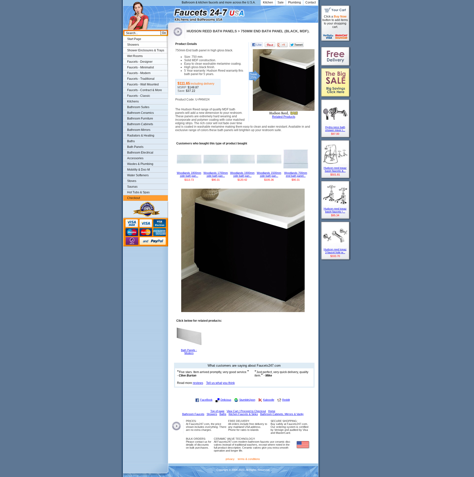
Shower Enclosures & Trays (145, 50)
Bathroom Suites (138, 107)
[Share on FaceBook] (257, 44)
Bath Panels (135, 147)
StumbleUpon (247, 399)
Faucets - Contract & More (144, 90)
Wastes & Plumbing (140, 164)
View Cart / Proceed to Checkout (246, 411)
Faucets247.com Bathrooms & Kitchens (170, 13)
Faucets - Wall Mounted (143, 84)
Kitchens (133, 101)
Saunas (132, 186)
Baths (131, 141)
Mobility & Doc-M (138, 169)
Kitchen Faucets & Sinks (243, 414)
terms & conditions (249, 458)
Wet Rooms (135, 56)
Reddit (286, 399)
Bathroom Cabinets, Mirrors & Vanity (282, 414)
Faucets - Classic (138, 96)
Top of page (217, 411)
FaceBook (206, 399)
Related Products (283, 117)
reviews (198, 383)
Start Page (134, 39)
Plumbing (294, 2)
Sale (280, 2)
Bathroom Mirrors (138, 130)
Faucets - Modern (139, 73)
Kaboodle (268, 399)
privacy (230, 458)
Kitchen (268, 2)
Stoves (131, 181)
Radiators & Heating (140, 135)
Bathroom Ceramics (140, 113)
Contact (310, 2)
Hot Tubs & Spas (138, 192)
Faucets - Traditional (141, 78)
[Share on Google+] (282, 44)
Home (271, 411)
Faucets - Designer (140, 61)
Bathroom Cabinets (140, 124)
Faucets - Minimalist (140, 67)
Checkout (133, 198)
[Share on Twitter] (296, 44)
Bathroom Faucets (193, 414)
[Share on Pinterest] (270, 44)
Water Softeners (138, 175)
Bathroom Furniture (140, 118)
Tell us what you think (220, 383)
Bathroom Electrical (140, 152)
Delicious (225, 399)
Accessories (135, 158)
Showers (133, 44)
